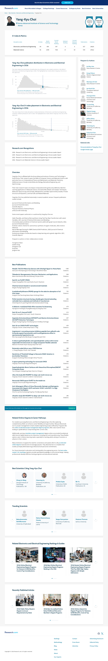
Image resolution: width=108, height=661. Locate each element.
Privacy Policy (94, 646)
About (56, 653)
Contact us (72, 408)
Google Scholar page (87, 149)
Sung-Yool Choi (91, 133)
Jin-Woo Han (90, 66)
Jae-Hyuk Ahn (91, 88)
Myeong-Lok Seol (92, 82)
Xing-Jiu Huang (91, 111)
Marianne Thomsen (81, 519)
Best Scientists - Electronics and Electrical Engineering (21, 13)
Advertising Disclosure (96, 639)
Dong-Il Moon (91, 73)
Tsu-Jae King (90, 104)
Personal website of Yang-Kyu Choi (91, 147)
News (55, 649)
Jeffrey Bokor (91, 118)
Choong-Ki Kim (91, 96)
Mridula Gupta (60, 482)
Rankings (56, 639)
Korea (20, 25)
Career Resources (61, 8)
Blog (55, 646)
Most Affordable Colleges (33, 8)
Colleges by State (74, 8)
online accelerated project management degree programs (32, 428)
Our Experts (57, 657)
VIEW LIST (67, 2)
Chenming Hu (91, 126)
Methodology (58, 642)
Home (6, 13)
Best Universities (97, 8)
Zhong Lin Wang (21, 480)
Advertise (75, 646)
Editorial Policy (94, 642)
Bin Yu (78, 482)
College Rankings (48, 8)
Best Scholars (86, 8)
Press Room (76, 642)
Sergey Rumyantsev (62, 519)
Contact (74, 639)
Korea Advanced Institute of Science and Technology (38, 23)
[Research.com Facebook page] (99, 633)
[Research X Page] (102, 633)
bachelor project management (35, 433)
